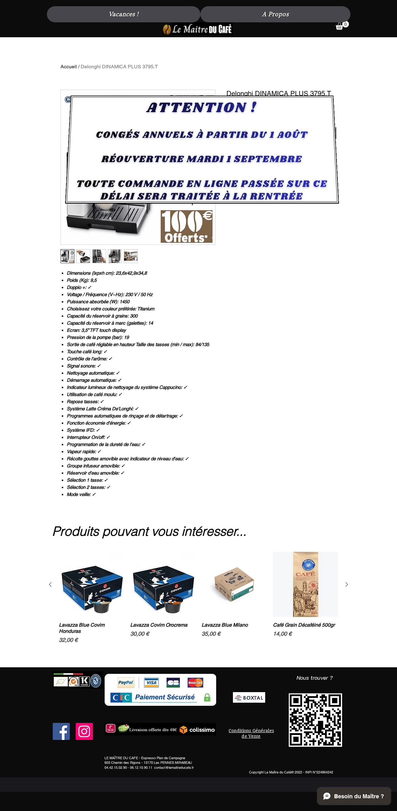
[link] (342, 25)
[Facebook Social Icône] (61, 731)
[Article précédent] (50, 584)
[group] (198, 607)
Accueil (68, 67)
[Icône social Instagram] (84, 731)
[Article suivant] (346, 584)
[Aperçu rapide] (91, 584)
